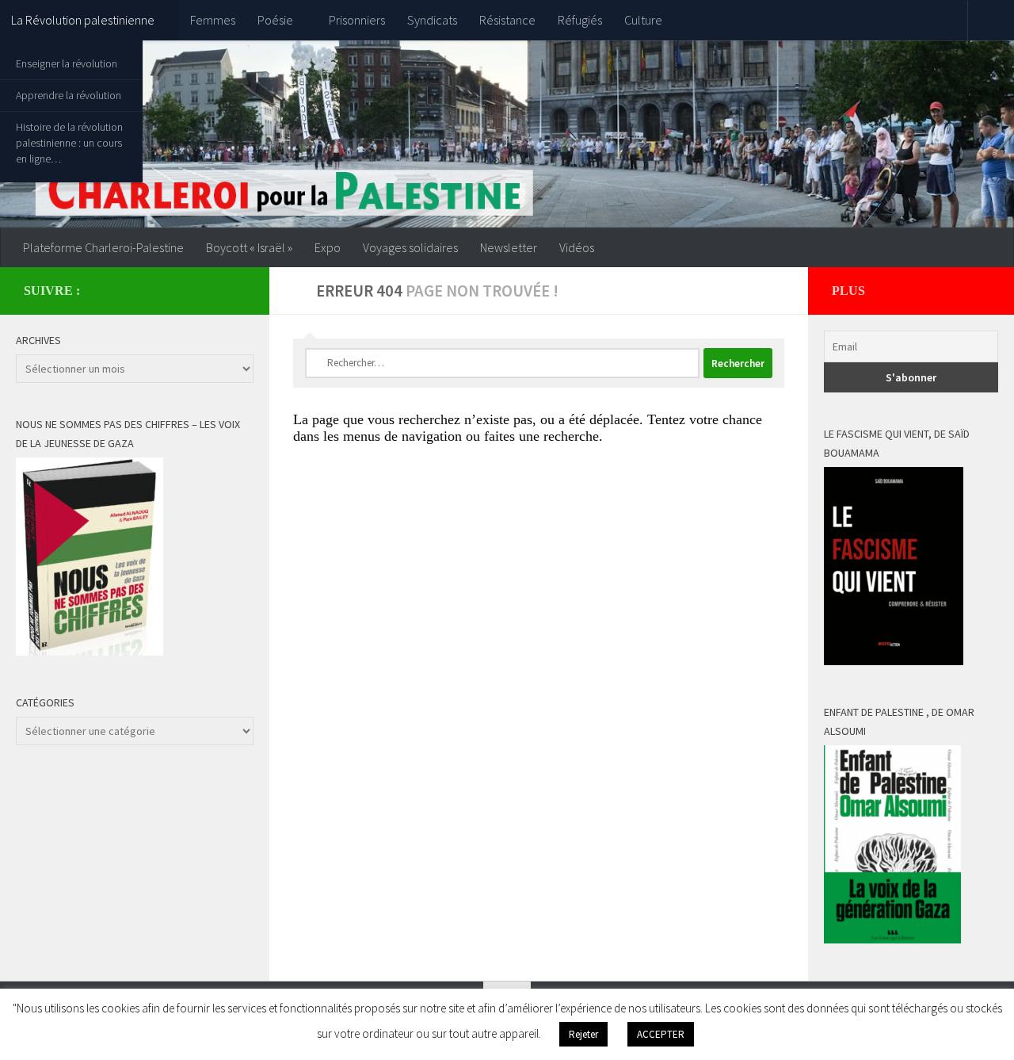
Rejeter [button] (583, 1034)
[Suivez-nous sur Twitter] (236, 290)
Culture (643, 20)
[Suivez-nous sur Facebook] (210, 290)
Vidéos (576, 247)
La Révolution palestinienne (82, 20)
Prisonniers (357, 20)
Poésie (275, 20)
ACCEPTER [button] (660, 1034)
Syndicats (432, 20)
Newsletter (508, 247)
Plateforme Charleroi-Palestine (103, 247)
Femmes (212, 20)
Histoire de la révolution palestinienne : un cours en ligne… (69, 143)
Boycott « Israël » (249, 247)
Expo (327, 247)
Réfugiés (580, 20)
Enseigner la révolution (66, 63)
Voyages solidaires (410, 247)
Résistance (507, 20)
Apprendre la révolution (68, 95)
